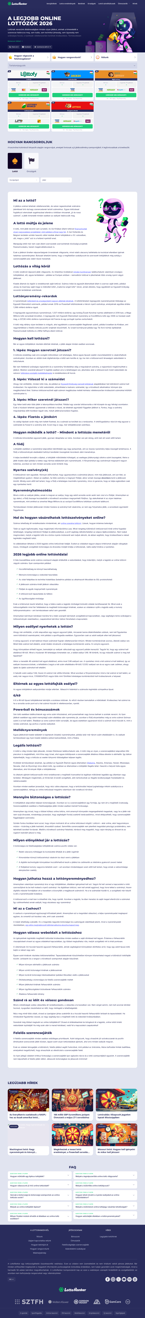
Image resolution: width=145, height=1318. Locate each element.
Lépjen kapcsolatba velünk (39, 1240)
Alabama (91, 763)
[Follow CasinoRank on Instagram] (113, 1279)
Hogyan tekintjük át (39, 1244)
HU (10, 1279)
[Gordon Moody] (81, 1302)
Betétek (81, 3)
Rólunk (40, 1236)
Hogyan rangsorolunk (39, 1249)
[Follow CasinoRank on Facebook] (107, 1279)
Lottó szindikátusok (106, 3)
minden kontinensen (82, 272)
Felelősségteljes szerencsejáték (75, 1244)
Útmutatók (123, 3)
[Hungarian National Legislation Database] (58, 1302)
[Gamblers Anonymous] (97, 1302)
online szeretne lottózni (71, 523)
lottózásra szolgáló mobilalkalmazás (36, 373)
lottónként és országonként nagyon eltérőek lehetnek (50, 301)
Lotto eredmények (67, 3)
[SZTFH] (29, 1302)
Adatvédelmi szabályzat (75, 1249)
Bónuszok (75, 1236)
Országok (92, 3)
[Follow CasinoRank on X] (118, 1279)
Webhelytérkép (39, 1253)
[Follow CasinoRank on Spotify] (129, 1279)
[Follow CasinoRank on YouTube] (124, 1279)
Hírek (135, 3)
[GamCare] (113, 1302)
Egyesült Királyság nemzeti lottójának (77, 384)
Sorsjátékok (52, 3)
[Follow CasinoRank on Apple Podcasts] (135, 1279)
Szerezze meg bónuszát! (29, 95)
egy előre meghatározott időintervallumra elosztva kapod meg (52, 925)
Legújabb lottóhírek (108, 1236)
